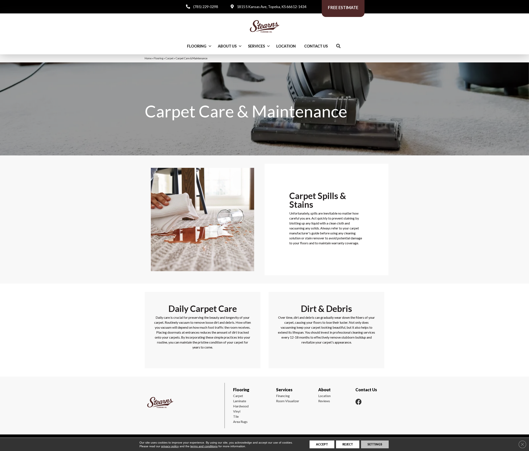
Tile (236, 416)
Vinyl (236, 411)
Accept (322, 444)
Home (148, 58)
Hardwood (241, 406)
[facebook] (358, 402)
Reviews (324, 401)
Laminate (239, 401)
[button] (209, 46)
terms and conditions (204, 446)
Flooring (196, 46)
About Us (227, 46)
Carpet (169, 58)
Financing (283, 396)
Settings (374, 444)
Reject (347, 444)
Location (286, 46)
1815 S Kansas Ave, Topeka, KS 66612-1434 (271, 6)
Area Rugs (240, 422)
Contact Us (316, 46)
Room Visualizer (287, 401)
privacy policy (170, 446)
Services (256, 46)
